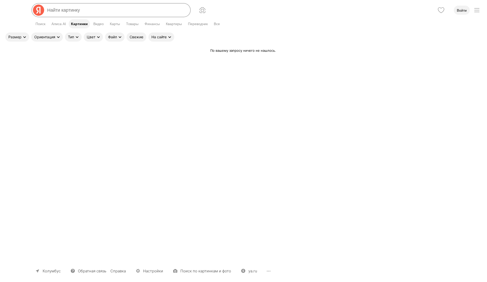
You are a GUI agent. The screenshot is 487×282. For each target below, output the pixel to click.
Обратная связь (92, 271)
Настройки (153, 271)
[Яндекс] (38, 10)
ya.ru (252, 271)
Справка (118, 271)
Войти (462, 10)
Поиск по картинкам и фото (205, 271)
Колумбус (52, 271)
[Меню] (477, 10)
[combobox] (116, 10)
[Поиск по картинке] (202, 10)
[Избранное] (441, 10)
